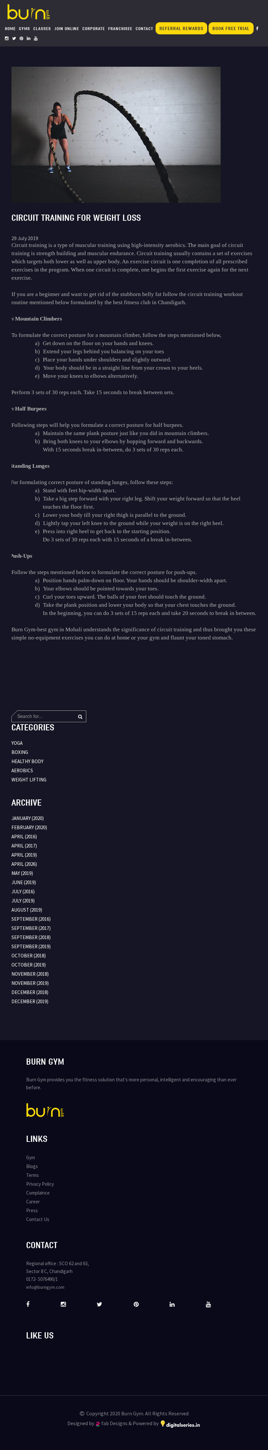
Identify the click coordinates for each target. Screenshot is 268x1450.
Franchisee (120, 28)
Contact (144, 28)
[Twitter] (14, 38)
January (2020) (27, 818)
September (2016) (31, 919)
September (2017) (31, 928)
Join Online (66, 28)
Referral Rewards (181, 28)
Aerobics (22, 770)
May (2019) (22, 873)
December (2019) (29, 1001)
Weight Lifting (28, 780)
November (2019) (30, 983)
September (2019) (31, 946)
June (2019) (23, 882)
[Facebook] (257, 29)
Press (32, 1210)
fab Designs (114, 1423)
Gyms (24, 28)
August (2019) (26, 910)
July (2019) (23, 901)
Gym (30, 1157)
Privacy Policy (40, 1184)
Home (10, 28)
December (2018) (29, 992)
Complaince (38, 1193)
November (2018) (30, 974)
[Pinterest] (22, 38)
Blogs (32, 1166)
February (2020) (29, 827)
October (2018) (28, 955)
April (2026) (24, 864)
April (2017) (24, 846)
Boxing (19, 752)
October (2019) (28, 965)
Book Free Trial (231, 28)
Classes (42, 28)
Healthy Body (27, 761)
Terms (32, 1175)
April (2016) (24, 836)
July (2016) (23, 891)
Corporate (93, 28)
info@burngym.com (45, 1287)
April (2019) (24, 855)
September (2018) (31, 937)
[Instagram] (7, 38)
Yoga (17, 743)
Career (33, 1201)
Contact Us (37, 1219)
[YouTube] (36, 38)
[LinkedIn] (29, 38)
